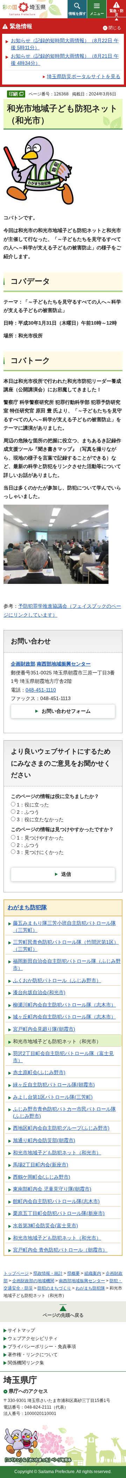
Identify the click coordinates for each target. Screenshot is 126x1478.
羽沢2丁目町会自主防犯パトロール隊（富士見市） (63, 1056)
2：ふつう (28, 812)
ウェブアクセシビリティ (33, 1338)
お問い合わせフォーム (66, 711)
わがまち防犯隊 (27, 907)
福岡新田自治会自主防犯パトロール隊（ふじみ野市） (67, 964)
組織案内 (92, 1273)
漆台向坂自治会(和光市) (39, 992)
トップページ (16, 1273)
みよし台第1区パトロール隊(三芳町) (53, 1097)
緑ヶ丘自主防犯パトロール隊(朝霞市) (54, 1084)
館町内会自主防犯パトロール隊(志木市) (56, 1201)
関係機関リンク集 (26, 1362)
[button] (77, 9)
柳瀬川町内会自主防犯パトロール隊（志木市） (64, 1005)
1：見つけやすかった (40, 838)
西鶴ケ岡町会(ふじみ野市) (41, 1177)
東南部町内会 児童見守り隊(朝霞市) (52, 1189)
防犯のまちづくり (54, 1288)
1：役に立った (33, 804)
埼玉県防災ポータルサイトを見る (83, 76)
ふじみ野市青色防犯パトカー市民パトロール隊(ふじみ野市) (64, 1112)
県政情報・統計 (48, 1273)
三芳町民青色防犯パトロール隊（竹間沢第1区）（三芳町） (66, 945)
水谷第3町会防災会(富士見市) (45, 1225)
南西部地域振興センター (64, 664)
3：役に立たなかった (40, 819)
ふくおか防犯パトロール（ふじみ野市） (57, 980)
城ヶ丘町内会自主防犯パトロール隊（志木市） (64, 1016)
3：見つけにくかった (40, 852)
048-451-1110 (41, 690)
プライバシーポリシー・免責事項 (42, 1346)
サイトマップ (21, 1330)
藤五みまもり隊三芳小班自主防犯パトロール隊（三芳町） (64, 926)
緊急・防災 (117, 13)
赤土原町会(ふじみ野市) (39, 1072)
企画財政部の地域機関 (33, 1280)
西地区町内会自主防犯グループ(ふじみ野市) (61, 1128)
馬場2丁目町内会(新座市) (40, 1164)
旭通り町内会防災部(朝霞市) (44, 1140)
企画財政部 (23, 664)
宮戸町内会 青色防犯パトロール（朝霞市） (60, 1250)
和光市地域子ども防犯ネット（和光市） (57, 1041)
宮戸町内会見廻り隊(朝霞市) (44, 1029)
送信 (66, 874)
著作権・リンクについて (33, 1354)
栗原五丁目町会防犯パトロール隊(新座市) (59, 1213)
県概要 (73, 1273)
